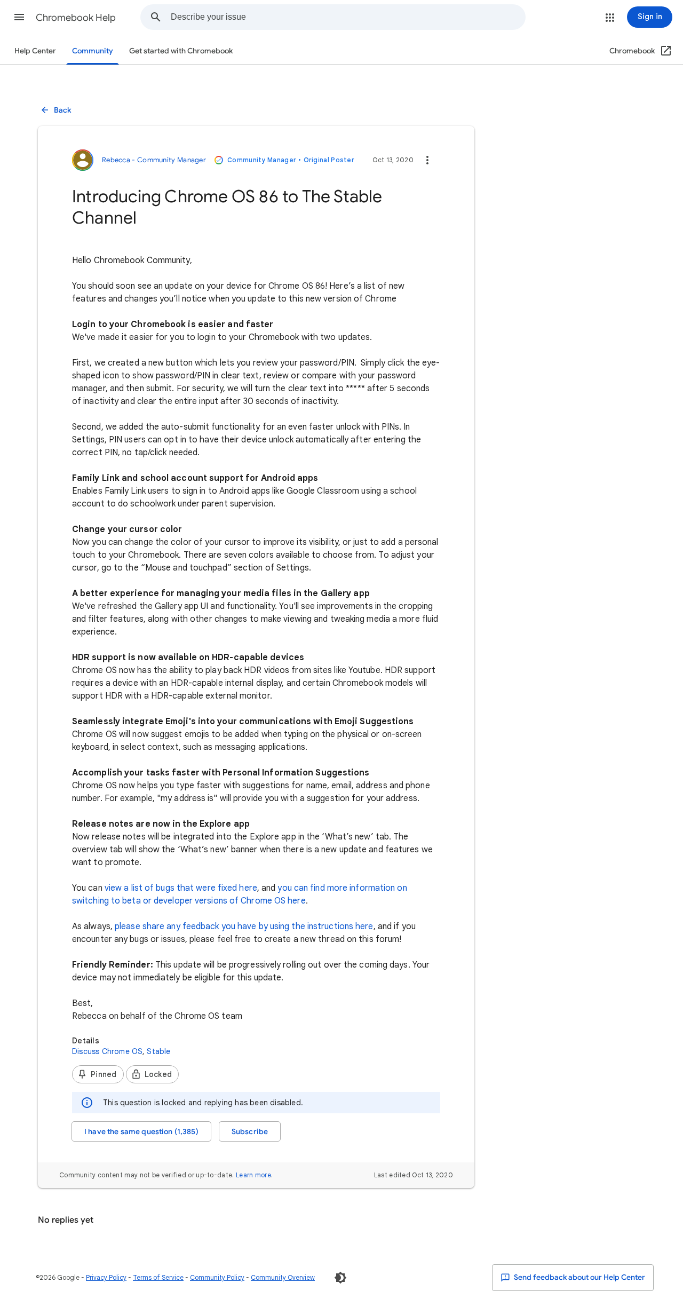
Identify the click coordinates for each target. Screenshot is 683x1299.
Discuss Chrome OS (107, 1051)
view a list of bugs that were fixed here (181, 888)
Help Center (35, 51)
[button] (19, 17)
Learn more (253, 1175)
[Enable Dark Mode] (340, 1277)
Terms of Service (158, 1277)
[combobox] (348, 17)
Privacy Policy (106, 1277)
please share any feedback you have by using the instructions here (243, 926)
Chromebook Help (76, 17)
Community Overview (283, 1277)
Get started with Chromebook (181, 51)
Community (92, 51)
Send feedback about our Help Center (578, 1277)
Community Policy (217, 1277)
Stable (158, 1051)
